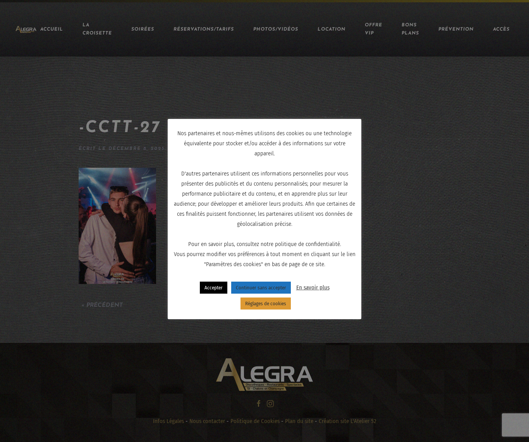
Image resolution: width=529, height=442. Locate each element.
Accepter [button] (213, 288)
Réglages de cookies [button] (265, 303)
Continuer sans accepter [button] (261, 288)
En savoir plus (313, 287)
